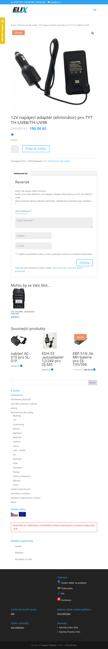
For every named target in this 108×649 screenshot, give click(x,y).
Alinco (16, 446)
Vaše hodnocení (23, 211)
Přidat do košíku (35, 149)
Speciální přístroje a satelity (24, 403)
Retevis (16, 428)
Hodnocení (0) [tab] (20, 173)
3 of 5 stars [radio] (21, 214)
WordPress (71, 645)
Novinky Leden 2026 (68, 627)
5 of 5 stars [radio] (26, 214)
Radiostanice (17, 395)
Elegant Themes (49, 645)
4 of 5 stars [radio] (24, 214)
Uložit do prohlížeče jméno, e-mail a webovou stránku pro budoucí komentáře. (55, 254)
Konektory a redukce (20, 493)
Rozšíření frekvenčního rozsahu (25, 498)
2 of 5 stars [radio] (19, 214)
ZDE (12, 613)
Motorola (17, 437)
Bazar (13, 502)
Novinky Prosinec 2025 (69, 631)
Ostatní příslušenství (20, 489)
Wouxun (17, 480)
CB (14, 454)
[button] (92, 33)
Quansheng (18, 424)
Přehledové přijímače (21, 399)
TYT (45, 161)
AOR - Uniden (19, 450)
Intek (15, 463)
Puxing (16, 472)
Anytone (17, 441)
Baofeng (17, 415)
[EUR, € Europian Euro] (22, 515)
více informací (17, 627)
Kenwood (17, 467)
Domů (13, 25)
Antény (14, 408)
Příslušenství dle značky (27, 25)
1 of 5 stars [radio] (16, 214)
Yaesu (16, 484)
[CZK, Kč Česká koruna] (14, 515)
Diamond (17, 459)
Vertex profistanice (22, 476)
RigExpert (17, 433)
